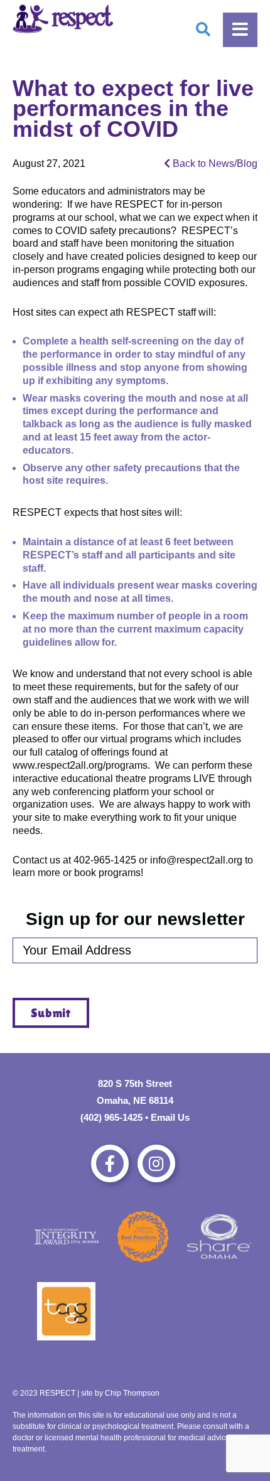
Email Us (170, 1117)
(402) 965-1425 (111, 1117)
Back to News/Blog (213, 163)
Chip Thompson (132, 1393)
